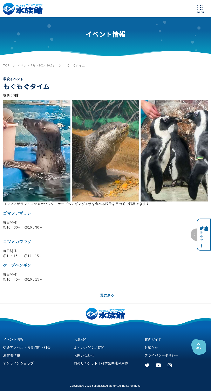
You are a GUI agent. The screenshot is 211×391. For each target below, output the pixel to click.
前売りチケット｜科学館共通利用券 (101, 363)
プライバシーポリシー (161, 355)
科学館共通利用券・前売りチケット (204, 234)
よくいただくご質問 (89, 347)
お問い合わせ (84, 355)
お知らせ (151, 347)
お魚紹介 (80, 339)
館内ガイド (153, 339)
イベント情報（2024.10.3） (37, 65)
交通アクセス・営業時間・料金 (27, 347)
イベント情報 (13, 339)
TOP (6, 65)
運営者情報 (11, 355)
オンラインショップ (18, 363)
